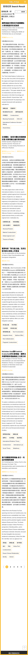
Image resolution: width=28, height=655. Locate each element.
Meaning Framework (8, 119)
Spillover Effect (19, 335)
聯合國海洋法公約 (8, 112)
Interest (11, 556)
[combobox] (21, 11)
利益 (9, 546)
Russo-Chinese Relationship (11, 553)
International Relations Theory (11, 441)
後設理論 (19, 437)
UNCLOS (19, 119)
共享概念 (5, 115)
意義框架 (12, 108)
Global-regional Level (9, 236)
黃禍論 (4, 542)
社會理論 (11, 437)
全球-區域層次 (7, 225)
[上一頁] (3, 566)
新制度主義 (13, 328)
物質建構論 (16, 221)
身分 (4, 546)
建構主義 (5, 108)
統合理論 (14, 324)
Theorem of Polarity (8, 239)
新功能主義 (6, 324)
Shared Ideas (6, 128)
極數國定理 (16, 225)
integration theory (7, 335)
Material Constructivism (9, 232)
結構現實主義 (6, 221)
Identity (5, 556)
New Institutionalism (8, 339)
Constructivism (14, 115)
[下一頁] (24, 566)
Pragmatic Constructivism (10, 342)
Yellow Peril (16, 546)
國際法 (4, 437)
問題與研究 (14, 2)
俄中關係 (19, 542)
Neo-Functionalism (18, 331)
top (25, 648)
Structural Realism (8, 229)
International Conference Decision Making (12, 123)
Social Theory (6, 448)
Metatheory (16, 448)
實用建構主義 (6, 331)
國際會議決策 (19, 112)
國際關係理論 (6, 434)
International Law (18, 444)
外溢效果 (5, 328)
